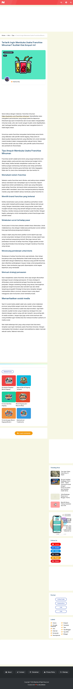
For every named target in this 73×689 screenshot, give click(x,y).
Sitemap (65, 672)
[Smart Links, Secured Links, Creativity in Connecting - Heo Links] (61, 524)
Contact (21, 672)
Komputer (56, 633)
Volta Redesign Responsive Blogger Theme (65, 496)
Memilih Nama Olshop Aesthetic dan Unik (66, 504)
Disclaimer (35, 672)
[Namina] (3, 2)
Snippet (65, 623)
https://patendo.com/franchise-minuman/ (15, 116)
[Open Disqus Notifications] (61, 2)
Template (66, 625)
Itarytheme (42, 685)
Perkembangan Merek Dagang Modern (8, 421)
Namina (36, 682)
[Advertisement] (36, 19)
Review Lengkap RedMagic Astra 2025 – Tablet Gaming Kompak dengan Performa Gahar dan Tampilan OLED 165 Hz (66, 485)
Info (5, 55)
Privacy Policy (50, 672)
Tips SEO (66, 632)
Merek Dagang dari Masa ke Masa (21, 404)
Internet (55, 631)
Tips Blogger (67, 629)
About (9, 672)
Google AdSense (54, 625)
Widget (65, 634)
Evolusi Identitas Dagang (6, 404)
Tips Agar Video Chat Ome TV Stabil (65, 473)
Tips (64, 627)
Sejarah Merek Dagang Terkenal (23, 388)
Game (54, 623)
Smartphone (56, 635)
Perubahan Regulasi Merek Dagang (7, 388)
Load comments (24, 433)
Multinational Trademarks (20, 421)
